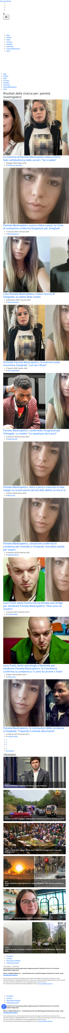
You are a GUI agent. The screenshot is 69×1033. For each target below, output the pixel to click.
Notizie (6, 817)
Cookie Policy (15, 966)
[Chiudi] (6, 17)
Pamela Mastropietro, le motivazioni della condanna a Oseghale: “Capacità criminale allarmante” (33, 729)
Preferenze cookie (12, 963)
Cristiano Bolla (13, 614)
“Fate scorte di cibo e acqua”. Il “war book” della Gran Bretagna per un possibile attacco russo (33, 851)
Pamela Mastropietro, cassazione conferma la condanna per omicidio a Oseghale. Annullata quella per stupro (33, 546)
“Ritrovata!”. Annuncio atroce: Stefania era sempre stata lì (26, 918)
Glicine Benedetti (13, 370)
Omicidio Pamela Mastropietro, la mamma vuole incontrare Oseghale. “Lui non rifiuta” (31, 363)
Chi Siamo (9, 956)
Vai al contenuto (5, 1)
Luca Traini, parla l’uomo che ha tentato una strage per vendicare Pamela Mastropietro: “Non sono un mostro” (33, 606)
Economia (9, 46)
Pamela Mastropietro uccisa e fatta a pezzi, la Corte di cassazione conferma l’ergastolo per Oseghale (33, 226)
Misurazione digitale (13, 961)
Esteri (8, 40)
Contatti (9, 958)
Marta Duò (11, 495)
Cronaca (9, 42)
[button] (4, 1007)
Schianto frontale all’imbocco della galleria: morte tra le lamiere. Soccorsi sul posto (34, 819)
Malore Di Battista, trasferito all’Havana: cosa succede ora (25, 786)
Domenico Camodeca (15, 165)
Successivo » (10, 751)
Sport (8, 51)
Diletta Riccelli (12, 439)
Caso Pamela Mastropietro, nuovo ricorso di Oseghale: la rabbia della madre (29, 295)
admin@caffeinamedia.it (10, 975)
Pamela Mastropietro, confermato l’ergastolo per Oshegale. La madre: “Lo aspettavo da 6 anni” (32, 432)
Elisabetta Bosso (13, 555)
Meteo (6, 881)
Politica (8, 37)
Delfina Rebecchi (13, 234)
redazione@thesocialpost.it (45, 983)
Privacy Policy (7, 966)
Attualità (9, 44)
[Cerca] (4, 13)
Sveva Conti (12, 677)
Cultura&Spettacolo (13, 49)
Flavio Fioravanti (13, 302)
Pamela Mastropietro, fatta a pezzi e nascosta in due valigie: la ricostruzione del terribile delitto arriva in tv (34, 488)
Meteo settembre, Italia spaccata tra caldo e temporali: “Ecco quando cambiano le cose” (34, 884)
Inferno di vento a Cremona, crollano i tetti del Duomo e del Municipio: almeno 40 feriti (34, 950)
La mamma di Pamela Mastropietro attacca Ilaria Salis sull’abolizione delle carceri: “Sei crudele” (31, 158)
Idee (7, 35)
